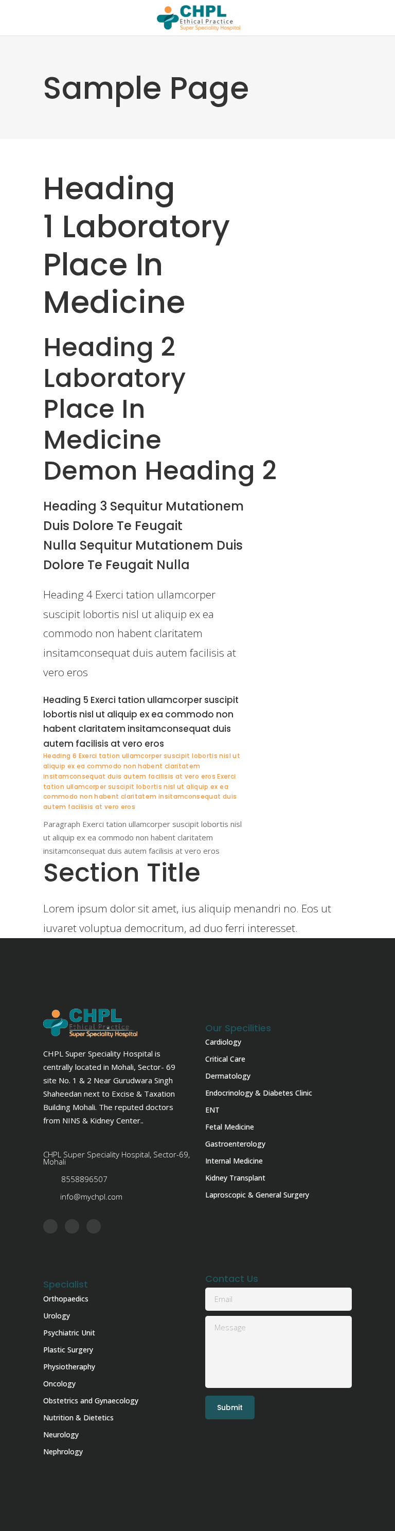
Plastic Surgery (68, 1349)
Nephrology (63, 1451)
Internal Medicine (234, 1161)
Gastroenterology (235, 1144)
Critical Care (225, 1059)
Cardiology (223, 1042)
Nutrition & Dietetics (78, 1417)
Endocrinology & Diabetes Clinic (258, 1093)
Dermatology (227, 1076)
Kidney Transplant (235, 1178)
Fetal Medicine (229, 1127)
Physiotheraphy (69, 1366)
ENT (212, 1110)
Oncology (59, 1383)
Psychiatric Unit (69, 1333)
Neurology (61, 1434)
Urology (56, 1316)
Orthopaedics (65, 1299)
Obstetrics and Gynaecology (90, 1400)
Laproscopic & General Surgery (257, 1195)
